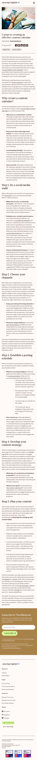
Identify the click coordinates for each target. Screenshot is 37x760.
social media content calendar (13, 70)
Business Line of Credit (8, 700)
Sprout (14, 579)
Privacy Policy (30, 639)
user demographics (12, 325)
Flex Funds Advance (8, 703)
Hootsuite (7, 579)
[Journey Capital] (11, 3)
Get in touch (7, 723)
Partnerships (5, 675)
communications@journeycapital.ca (12, 648)
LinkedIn (6, 718)
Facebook (7, 711)
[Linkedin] (21, 45)
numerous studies (14, 376)
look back (8, 195)
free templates (23, 586)
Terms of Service (8, 640)
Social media (16, 49)
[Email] (24, 45)
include (16, 590)
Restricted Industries (8, 689)
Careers (4, 673)
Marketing (6, 49)
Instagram (7, 715)
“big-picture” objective (14, 488)
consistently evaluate (22, 220)
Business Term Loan (8, 697)
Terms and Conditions (8, 686)
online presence (16, 82)
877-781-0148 (8, 727)
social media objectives (14, 233)
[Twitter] (19, 45)
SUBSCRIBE (9, 633)
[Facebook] (16, 45)
